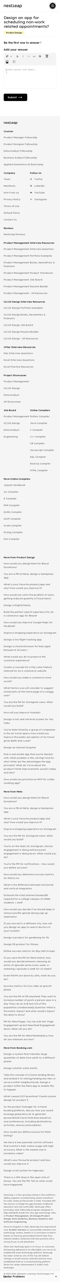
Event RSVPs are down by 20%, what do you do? (29, 977)
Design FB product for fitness (21, 944)
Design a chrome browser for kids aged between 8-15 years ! (27, 648)
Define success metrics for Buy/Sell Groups (29, 951)
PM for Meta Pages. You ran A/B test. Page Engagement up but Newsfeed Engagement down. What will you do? (29, 1025)
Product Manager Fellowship (20, 137)
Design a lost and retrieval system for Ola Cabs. (28, 721)
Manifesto (9, 185)
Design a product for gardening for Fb (26, 937)
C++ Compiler (38, 436)
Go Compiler (11, 491)
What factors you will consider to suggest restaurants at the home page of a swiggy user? (29, 692)
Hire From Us (11, 192)
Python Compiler (40, 416)
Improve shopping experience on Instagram (30, 632)
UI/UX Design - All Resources (21, 338)
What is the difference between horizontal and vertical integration (28, 886)
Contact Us (10, 219)
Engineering (11, 436)
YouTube (39, 192)
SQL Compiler (38, 456)
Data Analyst (11, 394)
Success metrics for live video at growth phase (28, 987)
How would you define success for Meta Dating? (27, 1133)
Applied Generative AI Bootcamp (23, 164)
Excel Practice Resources (18, 366)
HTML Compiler (39, 470)
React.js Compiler (40, 463)
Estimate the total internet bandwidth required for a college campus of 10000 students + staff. (27, 899)
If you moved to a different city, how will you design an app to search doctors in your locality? (28, 927)
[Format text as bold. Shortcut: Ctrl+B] (17, 56)
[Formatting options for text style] (9, 56)
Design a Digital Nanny (17, 605)
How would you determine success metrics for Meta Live (29, 876)
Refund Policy (12, 212)
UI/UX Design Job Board (18, 325)
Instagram (40, 199)
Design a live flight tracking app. (23, 639)
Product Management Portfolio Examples (28, 255)
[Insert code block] (28, 56)
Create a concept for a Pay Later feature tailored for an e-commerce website (28, 669)
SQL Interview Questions (18, 353)
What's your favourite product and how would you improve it (27, 1162)
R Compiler (10, 498)
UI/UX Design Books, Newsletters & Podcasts (24, 316)
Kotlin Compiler (13, 512)
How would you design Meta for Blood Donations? (26, 565)
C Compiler (36, 429)
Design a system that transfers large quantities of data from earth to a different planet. (29, 1058)
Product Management (16, 381)
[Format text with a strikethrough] (40, 56)
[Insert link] (34, 56)
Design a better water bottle (20, 1068)
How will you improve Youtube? (22, 712)
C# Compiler (37, 443)
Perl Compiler (11, 539)
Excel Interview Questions (19, 360)
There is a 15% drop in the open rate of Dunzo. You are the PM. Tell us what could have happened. (28, 1181)
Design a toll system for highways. (24, 1170)
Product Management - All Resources (26, 293)
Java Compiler (38, 423)
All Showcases (12, 401)
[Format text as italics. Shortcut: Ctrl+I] (23, 56)
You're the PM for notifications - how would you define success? (29, 865)
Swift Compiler (12, 518)
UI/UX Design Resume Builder (21, 331)
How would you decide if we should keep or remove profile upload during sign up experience (29, 913)
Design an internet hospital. (20, 747)
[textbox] (30, 77)
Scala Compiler (13, 525)
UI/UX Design (12, 388)
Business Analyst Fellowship (20, 157)
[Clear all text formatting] (47, 56)
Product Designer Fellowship (20, 144)
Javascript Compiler (42, 450)
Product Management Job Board (23, 279)
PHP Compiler (12, 505)
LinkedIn (39, 185)
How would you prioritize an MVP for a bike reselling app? (29, 781)
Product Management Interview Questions (29, 249)
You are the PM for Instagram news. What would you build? (28, 704)
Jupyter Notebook (14, 485)
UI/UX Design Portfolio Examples (23, 307)
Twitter (38, 179)
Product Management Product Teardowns (28, 272)
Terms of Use (11, 206)
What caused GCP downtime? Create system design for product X (30, 1098)
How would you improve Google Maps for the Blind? (28, 624)
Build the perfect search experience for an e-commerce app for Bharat (29, 613)
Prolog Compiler (13, 532)
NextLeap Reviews (14, 234)
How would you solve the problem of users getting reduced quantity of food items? (29, 596)
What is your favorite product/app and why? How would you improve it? (27, 586)
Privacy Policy (12, 199)
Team (7, 179)
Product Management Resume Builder (26, 286)
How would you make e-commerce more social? (27, 679)
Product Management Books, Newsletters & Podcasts (29, 264)
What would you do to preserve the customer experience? (25, 658)
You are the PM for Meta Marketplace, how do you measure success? (28, 1037)
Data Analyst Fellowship (18, 150)
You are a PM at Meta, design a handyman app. (28, 575)
